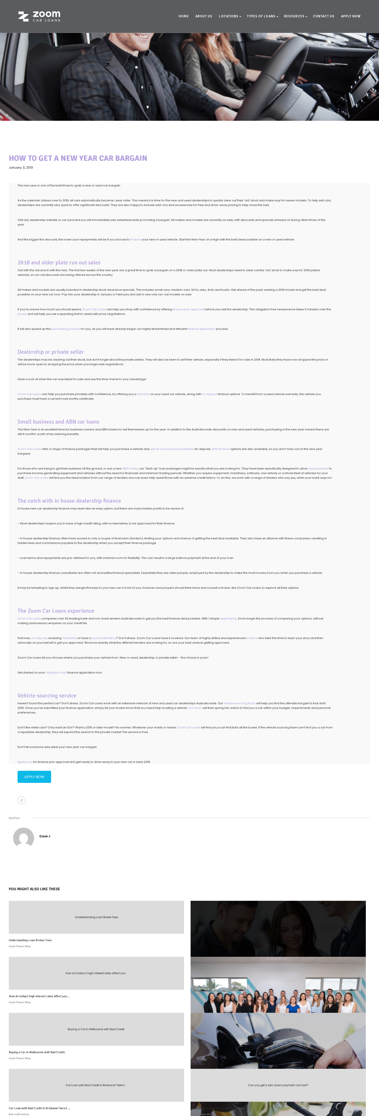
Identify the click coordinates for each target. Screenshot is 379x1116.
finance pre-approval (188, 309)
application (228, 618)
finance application (201, 329)
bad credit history (103, 638)
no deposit (209, 394)
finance (136, 239)
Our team (195, 708)
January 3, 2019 (21, 167)
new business (318, 468)
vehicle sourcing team (240, 703)
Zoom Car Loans (94, 309)
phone (22, 314)
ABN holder (130, 468)
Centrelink (69, 638)
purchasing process (65, 329)
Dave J (44, 836)
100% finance (220, 449)
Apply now (25, 762)
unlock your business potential (171, 449)
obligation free (56, 672)
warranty (143, 394)
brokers (251, 638)
